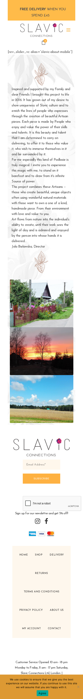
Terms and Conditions (41, 591)
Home (23, 555)
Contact (54, 628)
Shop (39, 555)
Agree (42, 693)
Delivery (57, 555)
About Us (57, 610)
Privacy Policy (31, 610)
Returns (41, 573)
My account (31, 628)
